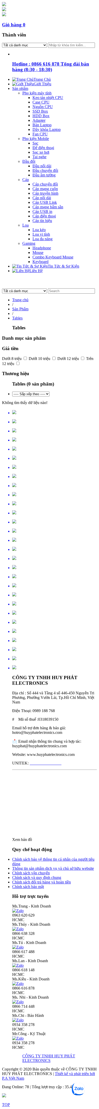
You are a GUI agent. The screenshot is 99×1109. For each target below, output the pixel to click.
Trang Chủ (42, 79)
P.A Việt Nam (13, 1078)
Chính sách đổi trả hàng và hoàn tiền (41, 882)
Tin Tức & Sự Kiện (63, 266)
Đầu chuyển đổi (45, 170)
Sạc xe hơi (40, 152)
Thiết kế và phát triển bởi (75, 1074)
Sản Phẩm (20, 309)
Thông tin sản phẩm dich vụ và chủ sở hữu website (53, 868)
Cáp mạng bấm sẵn (47, 207)
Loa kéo (39, 230)
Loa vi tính (41, 234)
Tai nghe (39, 157)
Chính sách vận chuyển (31, 873)
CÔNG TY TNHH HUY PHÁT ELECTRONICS (48, 1058)
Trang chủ (20, 300)
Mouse (37, 252)
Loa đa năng (42, 239)
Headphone (41, 248)
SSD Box (40, 111)
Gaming (28, 243)
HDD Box (41, 116)
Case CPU (41, 102)
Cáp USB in (42, 211)
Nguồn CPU (42, 107)
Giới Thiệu (42, 84)
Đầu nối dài (41, 166)
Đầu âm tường (44, 175)
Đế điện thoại (43, 148)
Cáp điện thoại (44, 216)
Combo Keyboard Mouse (52, 257)
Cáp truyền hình (45, 193)
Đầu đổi (28, 161)
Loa (25, 225)
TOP (6, 1104)
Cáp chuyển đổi (45, 184)
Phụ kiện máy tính (37, 93)
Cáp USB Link (44, 202)
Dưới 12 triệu (68, 358)
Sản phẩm (20, 88)
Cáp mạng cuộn (45, 189)
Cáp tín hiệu (42, 220)
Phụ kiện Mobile (35, 138)
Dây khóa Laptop (46, 129)
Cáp (25, 179)
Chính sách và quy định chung (36, 877)
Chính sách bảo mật (28, 886)
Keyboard (40, 261)
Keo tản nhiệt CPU (47, 97)
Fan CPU (40, 134)
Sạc (35, 143)
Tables (17, 318)
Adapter (38, 120)
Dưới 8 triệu (12, 358)
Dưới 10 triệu (40, 358)
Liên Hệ (36, 271)
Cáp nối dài (41, 198)
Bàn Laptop (42, 125)
